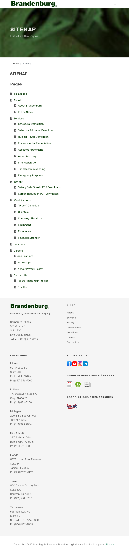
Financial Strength (29, 237)
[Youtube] (75, 363)
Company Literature (30, 218)
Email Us (22, 287)
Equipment (24, 224)
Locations (19, 244)
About (17, 100)
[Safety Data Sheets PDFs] (70, 384)
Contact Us (20, 275)
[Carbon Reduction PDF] (78, 384)
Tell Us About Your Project (32, 280)
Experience (24, 231)
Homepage (20, 93)
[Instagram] (80, 363)
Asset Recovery (27, 156)
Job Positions (25, 256)
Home (16, 63)
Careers (18, 250)
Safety (18, 181)
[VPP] (72, 405)
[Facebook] (69, 363)
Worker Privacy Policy (30, 269)
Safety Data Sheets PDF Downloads (39, 187)
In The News (25, 112)
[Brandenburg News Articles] (87, 384)
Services (19, 118)
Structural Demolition (31, 123)
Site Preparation (27, 162)
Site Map (110, 544)
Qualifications (22, 200)
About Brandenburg (30, 105)
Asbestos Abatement (30, 149)
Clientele (23, 212)
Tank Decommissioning (31, 169)
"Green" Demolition (29, 205)
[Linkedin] (85, 363)
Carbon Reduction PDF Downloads (38, 193)
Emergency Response (30, 175)
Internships (24, 262)
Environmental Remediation (34, 143)
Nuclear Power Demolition (33, 136)
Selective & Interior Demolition (36, 130)
